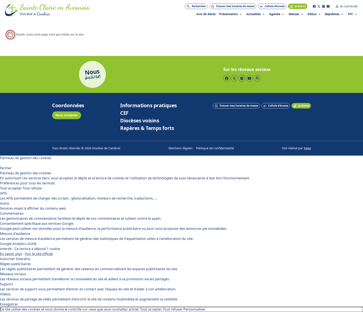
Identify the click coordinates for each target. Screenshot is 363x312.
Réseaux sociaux (13, 274)
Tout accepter (11, 188)
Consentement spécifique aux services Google (36, 224)
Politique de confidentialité (215, 148)
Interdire (23, 259)
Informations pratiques (148, 105)
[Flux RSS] (257, 78)
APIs (3, 193)
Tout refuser (32, 188)
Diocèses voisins (139, 120)
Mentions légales (180, 148)
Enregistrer (9, 304)
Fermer (6, 168)
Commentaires (12, 213)
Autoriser (7, 259)
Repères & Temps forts (147, 128)
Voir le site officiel (39, 254)
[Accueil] (11, 10)
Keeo (307, 148)
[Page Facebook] (314, 6)
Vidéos (5, 294)
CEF (124, 113)
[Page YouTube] (328, 6)
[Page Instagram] (323, 6)
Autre (4, 203)
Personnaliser (194, 309)
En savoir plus (11, 254)
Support (6, 284)
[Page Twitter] (319, 6)
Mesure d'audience (15, 234)
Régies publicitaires (15, 264)
